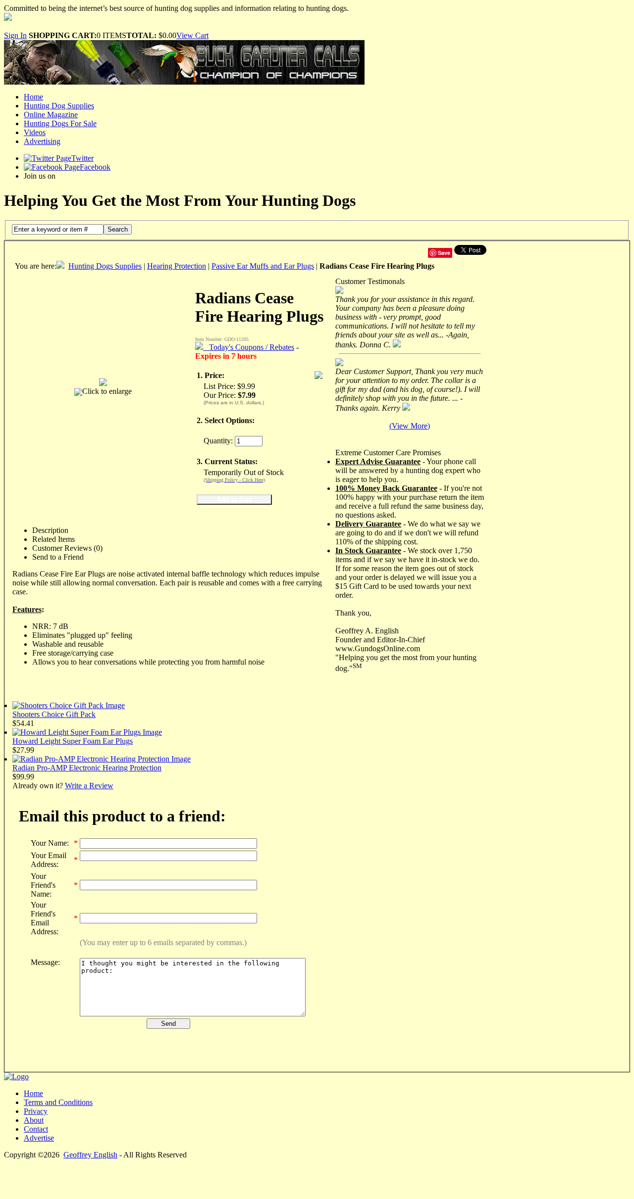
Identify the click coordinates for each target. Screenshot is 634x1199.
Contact (36, 1129)
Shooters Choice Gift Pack (54, 714)
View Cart (192, 35)
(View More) (409, 426)
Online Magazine (51, 114)
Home (33, 97)
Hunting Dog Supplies (59, 105)
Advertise (39, 1138)
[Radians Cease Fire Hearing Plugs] (103, 379)
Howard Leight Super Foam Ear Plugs (72, 741)
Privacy (36, 1111)
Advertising (42, 141)
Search (117, 229)
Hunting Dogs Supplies (105, 266)
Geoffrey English (90, 1155)
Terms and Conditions (58, 1102)
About (34, 1120)
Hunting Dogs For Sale (60, 123)
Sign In (15, 35)
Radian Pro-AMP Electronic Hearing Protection (86, 768)
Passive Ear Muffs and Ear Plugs (262, 266)
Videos (35, 132)
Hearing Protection (176, 266)
